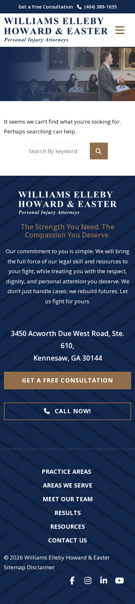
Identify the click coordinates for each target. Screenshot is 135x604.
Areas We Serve (67, 485)
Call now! (72, 411)
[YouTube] (119, 580)
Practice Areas (66, 471)
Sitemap (15, 567)
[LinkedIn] (103, 580)
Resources (67, 526)
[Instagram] (87, 580)
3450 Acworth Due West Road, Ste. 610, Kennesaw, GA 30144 (67, 346)
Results (67, 513)
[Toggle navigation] (120, 30)
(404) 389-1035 (100, 7)
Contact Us (67, 540)
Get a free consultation (67, 380)
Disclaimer (41, 567)
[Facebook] (72, 580)
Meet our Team (68, 499)
